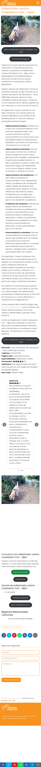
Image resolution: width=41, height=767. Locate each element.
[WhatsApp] (19, 635)
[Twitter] (9, 635)
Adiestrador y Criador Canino (12, 627)
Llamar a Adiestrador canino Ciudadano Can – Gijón (20, 50)
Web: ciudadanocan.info (20, 605)
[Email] (35, 635)
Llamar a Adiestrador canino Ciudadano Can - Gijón (20, 341)
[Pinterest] (14, 635)
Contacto (31, 716)
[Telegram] (30, 635)
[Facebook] (4, 635)
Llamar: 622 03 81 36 (20, 572)
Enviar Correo (20, 579)
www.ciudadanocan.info (12, 307)
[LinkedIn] (25, 635)
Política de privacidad (9, 718)
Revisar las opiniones (20, 598)
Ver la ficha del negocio (20, 59)
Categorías (22, 718)
